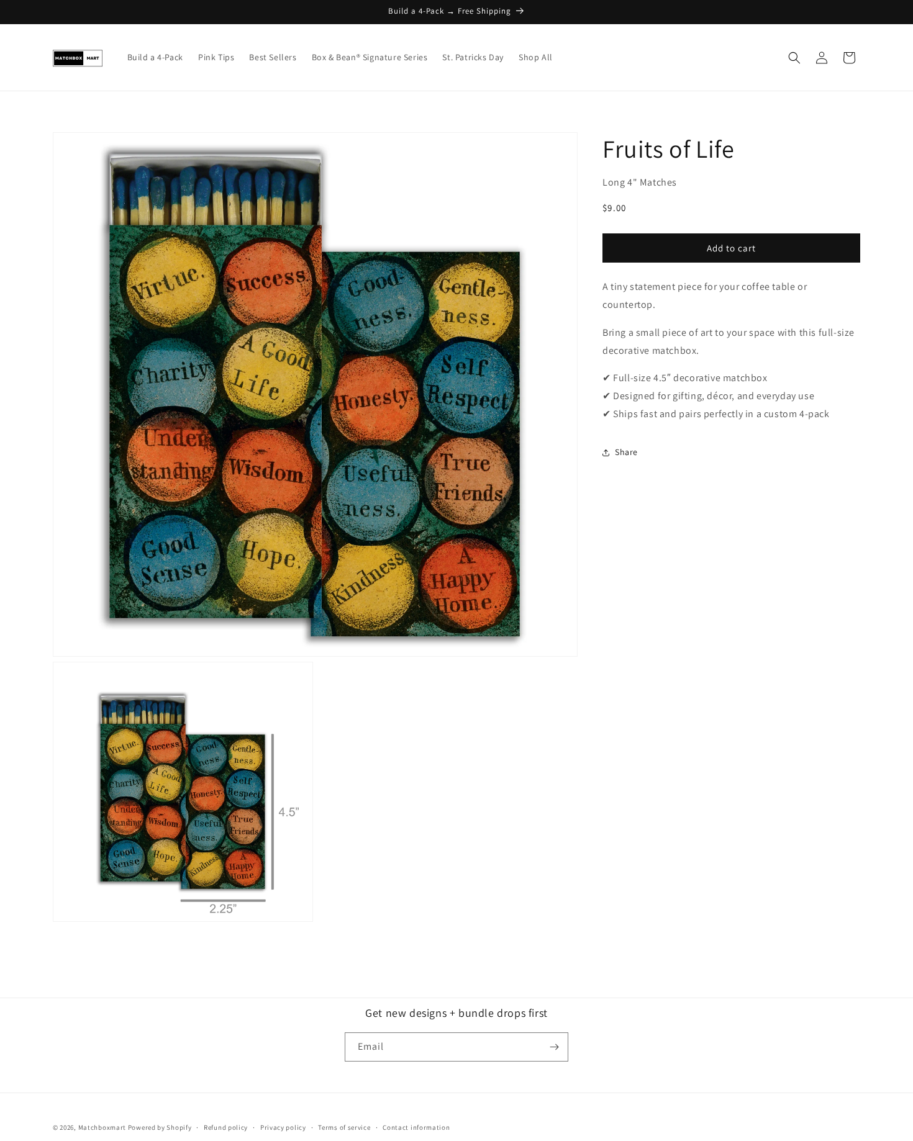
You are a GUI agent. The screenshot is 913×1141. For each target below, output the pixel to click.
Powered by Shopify (160, 1127)
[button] (794, 57)
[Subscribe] (554, 1047)
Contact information (416, 1127)
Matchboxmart (102, 1127)
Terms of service (344, 1127)
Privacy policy (283, 1127)
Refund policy (226, 1127)
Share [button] (626, 452)
